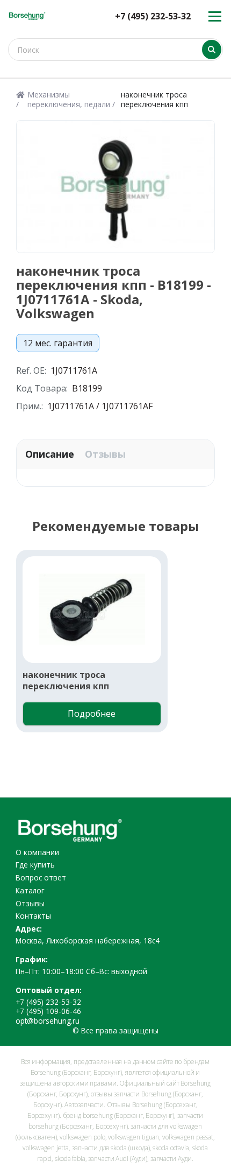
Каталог (30, 890)
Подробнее (92, 713)
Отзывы (105, 454)
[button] (28, 649)
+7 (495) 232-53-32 (153, 16)
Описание (49, 454)
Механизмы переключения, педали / (71, 99)
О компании (37, 852)
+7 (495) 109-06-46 (48, 1011)
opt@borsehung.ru (48, 1021)
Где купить (35, 864)
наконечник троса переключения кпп (66, 680)
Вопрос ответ (41, 877)
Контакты (33, 916)
